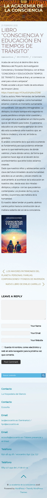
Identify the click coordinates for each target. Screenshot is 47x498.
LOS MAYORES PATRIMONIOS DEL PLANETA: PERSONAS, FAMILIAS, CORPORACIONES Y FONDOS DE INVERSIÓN (22, 275)
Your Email (35, 333)
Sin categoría (23, 57)
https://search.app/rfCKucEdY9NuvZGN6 (21, 92)
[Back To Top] (23, 476)
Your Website (37, 340)
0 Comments (37, 57)
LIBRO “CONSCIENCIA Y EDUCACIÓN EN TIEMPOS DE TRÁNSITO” (22, 40)
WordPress (20, 488)
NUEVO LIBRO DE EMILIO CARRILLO (23, 284)
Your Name (36, 326)
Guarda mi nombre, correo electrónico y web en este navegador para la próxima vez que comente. (21, 351)
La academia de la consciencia (22, 485)
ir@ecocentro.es (7, 57)
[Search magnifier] (43, 375)
